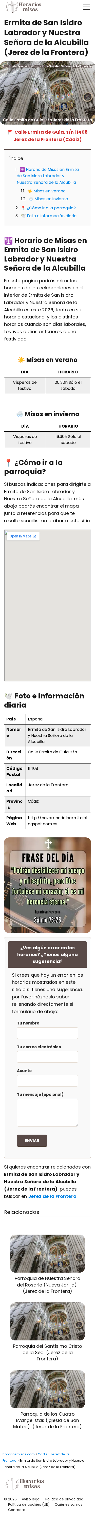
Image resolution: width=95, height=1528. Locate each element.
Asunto (24, 1070)
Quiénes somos (68, 1504)
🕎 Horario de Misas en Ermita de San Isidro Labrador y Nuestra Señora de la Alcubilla (48, 176)
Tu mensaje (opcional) (40, 1094)
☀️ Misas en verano (46, 191)
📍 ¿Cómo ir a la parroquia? (48, 208)
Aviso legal (31, 1499)
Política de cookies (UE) (29, 1504)
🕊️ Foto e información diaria (49, 216)
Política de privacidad (64, 1499)
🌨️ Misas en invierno (48, 199)
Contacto (16, 1509)
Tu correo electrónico (39, 1047)
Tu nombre (28, 1023)
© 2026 (10, 1499)
